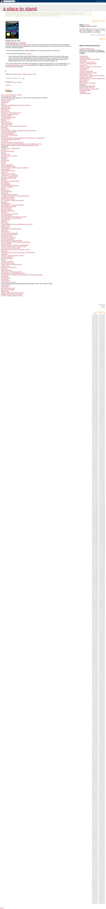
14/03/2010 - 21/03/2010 (98, 642)
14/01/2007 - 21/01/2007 (98, 449)
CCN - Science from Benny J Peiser (11, 95)
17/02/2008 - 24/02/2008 (98, 507)
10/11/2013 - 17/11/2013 (98, 866)
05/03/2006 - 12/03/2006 (98, 395)
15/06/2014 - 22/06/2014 (98, 901)
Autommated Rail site (86, 74)
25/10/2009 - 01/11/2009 (98, 616)
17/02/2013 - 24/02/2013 (98, 829)
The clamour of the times (8, 96)
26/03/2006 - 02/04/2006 (98, 399)
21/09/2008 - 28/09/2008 (98, 542)
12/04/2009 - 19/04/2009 (98, 579)
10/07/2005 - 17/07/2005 (98, 357)
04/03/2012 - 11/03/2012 (98, 763)
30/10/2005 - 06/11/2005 (98, 371)
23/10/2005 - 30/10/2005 (98, 370)
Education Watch (6, 118)
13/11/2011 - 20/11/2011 (98, 741)
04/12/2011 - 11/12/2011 (98, 745)
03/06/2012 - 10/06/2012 (98, 780)
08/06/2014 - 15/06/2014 (98, 900)
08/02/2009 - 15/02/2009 (98, 567)
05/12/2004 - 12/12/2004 (98, 320)
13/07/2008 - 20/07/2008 (98, 529)
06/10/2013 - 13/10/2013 (98, 859)
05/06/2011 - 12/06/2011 (98, 712)
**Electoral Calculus (7, 123)
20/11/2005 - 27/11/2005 (98, 375)
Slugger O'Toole (5, 225)
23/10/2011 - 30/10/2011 (98, 737)
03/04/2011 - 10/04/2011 (98, 700)
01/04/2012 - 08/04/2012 (98, 768)
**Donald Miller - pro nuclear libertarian (12, 205)
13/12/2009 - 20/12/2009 (98, 625)
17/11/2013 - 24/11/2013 (98, 867)
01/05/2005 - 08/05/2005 (98, 347)
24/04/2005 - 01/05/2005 (98, 346)
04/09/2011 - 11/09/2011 (98, 728)
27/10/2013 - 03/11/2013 (98, 863)
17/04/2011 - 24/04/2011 (98, 703)
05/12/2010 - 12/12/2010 (98, 679)
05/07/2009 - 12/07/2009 (98, 595)
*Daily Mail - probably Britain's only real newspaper (16, 105)
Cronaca (3, 103)
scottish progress (27, 74)
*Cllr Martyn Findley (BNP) (8, 132)
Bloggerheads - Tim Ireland (87, 83)
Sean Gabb (4, 254)
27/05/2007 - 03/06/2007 (98, 473)
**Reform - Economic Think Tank (10, 248)
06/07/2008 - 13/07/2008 (98, 527)
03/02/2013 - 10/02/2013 (98, 826)
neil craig (86, 24)
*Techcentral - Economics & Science (11, 271)
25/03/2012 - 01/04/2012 (98, 766)
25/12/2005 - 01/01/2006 (98, 382)
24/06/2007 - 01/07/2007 (98, 478)
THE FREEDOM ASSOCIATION (10, 139)
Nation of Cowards (6, 209)
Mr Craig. (95, 29)
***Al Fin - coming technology (88, 63)
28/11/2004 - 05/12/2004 (98, 318)
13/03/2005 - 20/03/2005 (98, 338)
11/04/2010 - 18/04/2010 (98, 647)
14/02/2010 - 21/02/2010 (98, 637)
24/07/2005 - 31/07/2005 (98, 359)
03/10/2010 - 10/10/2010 (98, 667)
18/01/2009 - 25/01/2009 (98, 563)
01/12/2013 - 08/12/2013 (98, 870)
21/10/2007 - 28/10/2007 (98, 485)
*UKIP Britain (5, 286)
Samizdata (4, 251)
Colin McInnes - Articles (15, 43)
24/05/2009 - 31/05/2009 (98, 587)
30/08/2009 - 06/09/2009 (98, 605)
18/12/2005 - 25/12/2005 (98, 380)
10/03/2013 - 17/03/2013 (98, 833)
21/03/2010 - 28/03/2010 (98, 644)
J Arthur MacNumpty (7, 164)
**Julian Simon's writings (8, 173)
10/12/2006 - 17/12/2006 (98, 444)
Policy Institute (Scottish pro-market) (11, 240)
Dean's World (5, 109)
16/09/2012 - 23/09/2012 (98, 800)
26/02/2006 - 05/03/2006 (98, 394)
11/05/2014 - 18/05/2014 (98, 895)
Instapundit (4, 157)
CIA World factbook (85, 93)
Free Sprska (4, 141)
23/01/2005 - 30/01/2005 (98, 329)
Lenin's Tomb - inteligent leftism (10, 181)
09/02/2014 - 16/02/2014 (98, 881)
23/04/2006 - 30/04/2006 (98, 404)
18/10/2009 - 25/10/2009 (98, 614)
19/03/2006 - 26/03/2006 (98, 398)
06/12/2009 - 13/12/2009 (98, 624)
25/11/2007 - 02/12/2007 (98, 492)
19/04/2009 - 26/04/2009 (98, 580)
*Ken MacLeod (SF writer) (8, 178)
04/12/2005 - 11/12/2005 (98, 378)
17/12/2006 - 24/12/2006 (98, 445)
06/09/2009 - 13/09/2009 (98, 607)
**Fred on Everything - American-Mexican (13, 138)
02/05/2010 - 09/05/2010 (98, 651)
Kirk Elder (4, 179)
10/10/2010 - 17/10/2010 (98, 669)
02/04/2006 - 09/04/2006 (98, 400)
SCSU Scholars (30, 252)
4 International (84, 56)
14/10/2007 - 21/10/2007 (98, 484)
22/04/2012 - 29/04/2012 (98, 772)
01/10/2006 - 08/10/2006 (98, 431)
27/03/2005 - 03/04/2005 (98, 341)
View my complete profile (97, 35)
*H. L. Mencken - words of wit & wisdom (12, 200)
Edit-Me (103, 305)
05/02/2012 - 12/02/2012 (98, 757)
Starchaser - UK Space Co (8, 267)
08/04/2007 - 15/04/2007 (98, 465)
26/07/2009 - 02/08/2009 (98, 599)
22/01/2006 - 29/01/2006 (98, 387)
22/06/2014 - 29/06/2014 (98, 903)
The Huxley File (5, 154)
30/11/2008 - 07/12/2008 (98, 554)
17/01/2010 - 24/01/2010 (98, 632)
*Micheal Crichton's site (8, 99)
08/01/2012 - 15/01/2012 (98, 752)
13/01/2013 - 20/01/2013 (98, 822)
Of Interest (4, 221)
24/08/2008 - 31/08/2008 (98, 536)
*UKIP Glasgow (5, 285)
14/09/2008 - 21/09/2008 (98, 540)
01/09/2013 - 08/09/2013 (98, 852)
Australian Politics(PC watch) (88, 72)
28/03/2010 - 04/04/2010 (98, 645)
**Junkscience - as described (9, 175)
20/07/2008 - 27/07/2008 (98, 530)
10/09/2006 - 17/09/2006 (98, 427)
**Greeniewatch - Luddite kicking (10, 148)
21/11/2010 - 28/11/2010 (98, 677)
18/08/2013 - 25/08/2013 (98, 850)
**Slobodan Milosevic (7, 257)
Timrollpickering (5, 277)
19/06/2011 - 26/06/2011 (98, 715)
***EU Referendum (6, 124)
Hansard (3, 153)
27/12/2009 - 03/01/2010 (98, 628)
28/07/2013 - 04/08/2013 (98, 846)
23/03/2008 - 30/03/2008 (98, 514)
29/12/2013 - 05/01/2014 (98, 875)
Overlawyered (5, 227)
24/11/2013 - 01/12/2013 (98, 868)
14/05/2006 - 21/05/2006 (98, 408)
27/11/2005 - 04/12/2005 (98, 376)
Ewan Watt (4, 127)
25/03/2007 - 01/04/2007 (98, 462)
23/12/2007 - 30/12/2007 (98, 497)
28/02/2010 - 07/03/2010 (98, 640)
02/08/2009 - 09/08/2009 (98, 600)
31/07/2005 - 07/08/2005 (98, 361)
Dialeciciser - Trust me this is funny (11, 112)
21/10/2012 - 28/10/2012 (98, 806)
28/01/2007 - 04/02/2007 (98, 452)
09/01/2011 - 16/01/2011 (98, 686)
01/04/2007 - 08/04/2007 (98, 464)
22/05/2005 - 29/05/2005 (98, 351)
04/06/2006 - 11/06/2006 (98, 412)
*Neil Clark (4, 212)
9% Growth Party (84, 57)
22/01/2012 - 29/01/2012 (98, 755)
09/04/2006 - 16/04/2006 (98, 402)
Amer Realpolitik (84, 68)
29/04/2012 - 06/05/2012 (98, 773)
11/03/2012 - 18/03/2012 (98, 764)
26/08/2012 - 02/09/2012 (98, 796)
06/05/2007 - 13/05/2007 (98, 469)
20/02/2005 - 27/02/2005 (98, 334)
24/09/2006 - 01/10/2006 (98, 429)
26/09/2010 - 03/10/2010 (98, 666)
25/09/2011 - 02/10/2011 (98, 732)
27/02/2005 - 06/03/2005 (98, 336)
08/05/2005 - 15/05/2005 (98, 349)
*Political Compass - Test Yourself (11, 242)
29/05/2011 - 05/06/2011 (98, 711)
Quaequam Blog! (6, 243)
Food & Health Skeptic (7, 133)
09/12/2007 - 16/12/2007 (98, 494)
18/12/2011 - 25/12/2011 (98, 748)
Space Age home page (7, 263)
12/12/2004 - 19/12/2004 (98, 321)
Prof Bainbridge (25, 242)
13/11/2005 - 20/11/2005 (98, 374)
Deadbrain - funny (6, 108)
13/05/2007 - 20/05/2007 (98, 470)
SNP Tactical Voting (7, 258)
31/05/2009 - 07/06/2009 (98, 588)
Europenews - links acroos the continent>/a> (14, 126)
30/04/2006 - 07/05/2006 (98, 406)
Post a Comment (17, 82)
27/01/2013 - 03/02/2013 (98, 825)
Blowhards (83, 84)
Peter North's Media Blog (8, 237)
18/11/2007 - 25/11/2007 (98, 490)
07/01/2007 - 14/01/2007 (98, 448)
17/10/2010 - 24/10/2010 (98, 670)
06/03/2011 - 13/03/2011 (98, 695)
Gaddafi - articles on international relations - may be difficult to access (21, 144)
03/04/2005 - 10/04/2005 (98, 342)
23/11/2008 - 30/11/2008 (98, 552)
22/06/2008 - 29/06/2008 (98, 525)
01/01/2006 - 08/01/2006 (98, 383)
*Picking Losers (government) (9, 233)
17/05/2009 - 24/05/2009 (98, 585)
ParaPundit (4, 230)
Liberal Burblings (6, 184)
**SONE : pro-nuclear (7, 261)
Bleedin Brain (84, 81)
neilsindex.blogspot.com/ (87, 48)
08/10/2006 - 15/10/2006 (98, 432)
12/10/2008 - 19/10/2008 (98, 546)
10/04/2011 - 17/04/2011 (98, 702)
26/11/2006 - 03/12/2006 (98, 441)
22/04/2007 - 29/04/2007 (98, 466)
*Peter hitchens (5, 231)
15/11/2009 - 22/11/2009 (98, 620)
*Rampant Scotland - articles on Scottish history (15, 245)
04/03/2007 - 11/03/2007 (98, 458)
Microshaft (4, 202)
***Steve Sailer (5, 266)
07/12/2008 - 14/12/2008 (98, 555)
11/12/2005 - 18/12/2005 (98, 379)
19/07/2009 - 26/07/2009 (98, 597)
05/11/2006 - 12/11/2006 (98, 437)
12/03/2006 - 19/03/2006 (98, 396)
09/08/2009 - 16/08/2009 (98, 601)
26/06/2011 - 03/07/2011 (98, 716)
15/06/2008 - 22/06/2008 (98, 523)
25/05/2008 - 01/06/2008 (98, 519)
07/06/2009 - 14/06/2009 (98, 589)
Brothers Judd (91, 86)
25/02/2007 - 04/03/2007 (98, 457)
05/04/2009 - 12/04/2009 (98, 577)
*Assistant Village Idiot (86, 71)
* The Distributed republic (8, 117)
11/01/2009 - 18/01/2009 (98, 562)
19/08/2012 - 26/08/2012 (98, 794)
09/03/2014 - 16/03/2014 (98, 887)
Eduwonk (3, 120)
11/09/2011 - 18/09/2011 (98, 729)
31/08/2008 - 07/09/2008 (98, 538)
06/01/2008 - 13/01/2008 (98, 499)
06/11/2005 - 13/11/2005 (98, 373)
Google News (101, 304)
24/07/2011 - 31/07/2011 (98, 722)
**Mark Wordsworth (6, 191)
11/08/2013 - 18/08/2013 (98, 848)
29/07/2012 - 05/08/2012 (98, 790)
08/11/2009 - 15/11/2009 (98, 618)
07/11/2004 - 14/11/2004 (98, 314)
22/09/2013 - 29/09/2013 (98, 856)
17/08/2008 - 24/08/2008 (98, 535)
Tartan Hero (4, 269)
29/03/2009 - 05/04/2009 (98, 576)
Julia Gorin (4, 172)
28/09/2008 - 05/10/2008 (98, 543)
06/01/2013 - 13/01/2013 (98, 821)
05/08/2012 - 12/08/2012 (98, 792)
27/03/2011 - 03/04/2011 (98, 699)
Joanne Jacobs (5, 169)
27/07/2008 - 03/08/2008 (98, 531)
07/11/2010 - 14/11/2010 (98, 674)
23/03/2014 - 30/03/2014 (98, 889)
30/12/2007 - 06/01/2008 (98, 498)
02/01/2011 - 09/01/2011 (98, 685)
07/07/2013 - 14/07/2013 (98, 842)
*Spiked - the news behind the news (11, 264)
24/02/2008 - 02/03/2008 (98, 509)
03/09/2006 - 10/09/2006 (98, 425)
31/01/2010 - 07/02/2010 (98, 634)
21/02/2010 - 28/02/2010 (98, 638)
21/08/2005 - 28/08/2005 (98, 365)
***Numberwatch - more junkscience (11, 218)
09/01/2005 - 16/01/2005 (98, 326)
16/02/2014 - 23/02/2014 (98, 883)
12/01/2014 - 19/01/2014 (98, 876)
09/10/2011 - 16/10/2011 (98, 735)
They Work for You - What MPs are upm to (13, 273)
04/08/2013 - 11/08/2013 (98, 847)
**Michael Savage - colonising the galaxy (13, 252)
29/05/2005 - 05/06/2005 (98, 353)
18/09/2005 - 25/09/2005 (98, 369)
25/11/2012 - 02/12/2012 (98, 813)
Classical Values (6, 100)
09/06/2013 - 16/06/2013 (98, 837)
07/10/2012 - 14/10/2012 (98, 803)
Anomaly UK (83, 65)
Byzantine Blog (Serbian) (87, 87)
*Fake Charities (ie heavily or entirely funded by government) (18, 130)
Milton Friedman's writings (8, 206)
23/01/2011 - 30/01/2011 (98, 688)
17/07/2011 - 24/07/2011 (98, 720)
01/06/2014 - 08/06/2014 (98, 899)
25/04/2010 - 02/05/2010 (98, 650)
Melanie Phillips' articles (8, 199)
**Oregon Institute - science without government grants (17, 224)
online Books (5, 222)
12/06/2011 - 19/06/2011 (98, 714)
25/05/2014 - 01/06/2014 (98, 897)
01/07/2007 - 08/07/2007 (98, 480)
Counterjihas (4, 102)
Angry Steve (83, 69)
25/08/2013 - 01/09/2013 (98, 851)
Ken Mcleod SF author (7, 197)
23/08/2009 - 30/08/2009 (98, 604)
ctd (56, 61)
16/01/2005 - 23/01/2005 (98, 328)
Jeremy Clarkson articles (8, 166)
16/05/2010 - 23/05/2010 (98, 654)
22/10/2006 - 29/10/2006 (98, 435)
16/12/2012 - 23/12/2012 (98, 817)
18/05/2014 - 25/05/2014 (98, 896)
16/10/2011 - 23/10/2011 (98, 736)
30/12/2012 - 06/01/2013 (98, 819)
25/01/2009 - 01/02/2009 (98, 564)
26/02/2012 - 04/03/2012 (98, 761)
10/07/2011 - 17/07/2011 (98, 719)
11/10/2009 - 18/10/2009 (98, 613)
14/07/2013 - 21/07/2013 (98, 843)
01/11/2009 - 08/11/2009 (98, 617)
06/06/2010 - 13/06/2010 (98, 658)
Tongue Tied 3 (5, 279)
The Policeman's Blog (7, 239)
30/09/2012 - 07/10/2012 (98, 802)
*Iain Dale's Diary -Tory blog (9, 155)
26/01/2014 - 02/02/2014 (98, 879)
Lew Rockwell (5, 182)
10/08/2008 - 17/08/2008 (98, 534)
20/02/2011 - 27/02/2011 (98, 692)
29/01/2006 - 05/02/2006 (98, 388)
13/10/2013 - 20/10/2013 (98, 860)
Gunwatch (4, 150)
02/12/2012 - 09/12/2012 (98, 814)
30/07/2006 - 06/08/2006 (98, 420)
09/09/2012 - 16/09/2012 (98, 798)
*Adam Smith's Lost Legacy (88, 62)
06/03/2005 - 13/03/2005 (98, 337)
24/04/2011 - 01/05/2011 (98, 704)
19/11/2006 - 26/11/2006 (98, 440)
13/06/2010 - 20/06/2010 (98, 659)
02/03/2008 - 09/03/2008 (98, 510)
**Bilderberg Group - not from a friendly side (92, 78)
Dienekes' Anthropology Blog (9, 114)
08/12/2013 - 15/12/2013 (98, 871)
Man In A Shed (5, 190)
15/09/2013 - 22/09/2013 (98, 855)
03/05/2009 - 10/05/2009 (98, 583)
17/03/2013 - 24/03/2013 (98, 834)
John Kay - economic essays (9, 176)
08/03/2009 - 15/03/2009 (98, 572)
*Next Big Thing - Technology (9, 213)
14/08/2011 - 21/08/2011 (98, 725)
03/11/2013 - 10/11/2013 (98, 864)
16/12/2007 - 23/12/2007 (98, 495)
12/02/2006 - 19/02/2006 (98, 391)
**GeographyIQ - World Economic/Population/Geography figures (19, 145)
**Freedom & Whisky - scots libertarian (12, 142)
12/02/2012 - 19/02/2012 (98, 759)
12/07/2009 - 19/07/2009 (98, 596)
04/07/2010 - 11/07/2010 (98, 663)
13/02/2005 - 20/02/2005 (98, 333)
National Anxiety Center (8, 211)
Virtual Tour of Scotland (7, 289)
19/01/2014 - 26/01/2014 (98, 878)
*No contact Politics (6, 215)
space (34, 74)
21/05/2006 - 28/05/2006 (98, 410)
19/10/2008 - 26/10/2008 (98, 547)
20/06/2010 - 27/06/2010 (98, 661)
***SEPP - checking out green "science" (12, 255)
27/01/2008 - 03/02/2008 (98, 503)
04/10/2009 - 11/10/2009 (98, 612)
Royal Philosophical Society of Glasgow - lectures (15, 249)
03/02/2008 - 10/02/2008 (98, 505)
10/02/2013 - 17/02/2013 (98, 827)
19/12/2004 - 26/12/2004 (98, 322)
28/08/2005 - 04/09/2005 (98, 366)
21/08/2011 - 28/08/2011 (98, 727)
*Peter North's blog (6, 236)
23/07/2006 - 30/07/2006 (98, 419)
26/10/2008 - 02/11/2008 (98, 548)
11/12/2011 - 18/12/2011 (98, 747)
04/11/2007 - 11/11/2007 (98, 488)
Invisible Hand (5, 160)
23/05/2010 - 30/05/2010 (98, 655)
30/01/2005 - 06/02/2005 (98, 330)
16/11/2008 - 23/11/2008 (98, 551)
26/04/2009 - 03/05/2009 (98, 581)
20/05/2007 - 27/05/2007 (98, 472)
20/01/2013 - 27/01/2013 (98, 823)
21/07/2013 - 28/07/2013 (98, 844)
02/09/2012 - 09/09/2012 (98, 797)
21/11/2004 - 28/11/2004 (98, 317)
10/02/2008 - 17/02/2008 (98, 506)
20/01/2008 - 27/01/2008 (98, 502)
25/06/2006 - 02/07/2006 (98, 416)
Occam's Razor (5, 219)
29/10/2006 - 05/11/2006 (98, 436)
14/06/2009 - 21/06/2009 (98, 591)
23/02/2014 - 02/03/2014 (98, 884)
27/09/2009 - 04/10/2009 (98, 610)
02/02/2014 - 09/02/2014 (98, 880)
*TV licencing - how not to (8, 282)
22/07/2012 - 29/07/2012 (98, 789)
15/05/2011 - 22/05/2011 (98, 708)
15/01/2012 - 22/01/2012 (98, 753)
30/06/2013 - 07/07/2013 (98, 840)
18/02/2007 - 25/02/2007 (98, 456)
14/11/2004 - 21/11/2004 (98, 316)
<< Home (8, 85)
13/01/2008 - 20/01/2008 (98, 501)
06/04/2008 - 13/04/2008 (98, 517)
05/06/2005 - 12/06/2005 (98, 354)
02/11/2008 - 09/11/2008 (98, 550)
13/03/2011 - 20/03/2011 (98, 696)
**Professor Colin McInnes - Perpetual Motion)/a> (15, 196)
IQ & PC (3, 163)
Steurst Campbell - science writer (89, 89)
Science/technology (15, 74)
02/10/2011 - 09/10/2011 (98, 733)
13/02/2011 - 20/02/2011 (98, 691)
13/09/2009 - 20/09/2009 (98, 608)
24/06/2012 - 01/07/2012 (98, 784)
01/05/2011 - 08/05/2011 (98, 706)
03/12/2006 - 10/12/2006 (98, 443)
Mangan (3, 188)
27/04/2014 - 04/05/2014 (98, 892)
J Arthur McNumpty (6, 208)
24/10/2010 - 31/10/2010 (98, 671)
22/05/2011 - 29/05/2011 (98, 710)
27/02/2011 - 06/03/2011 (98, 694)
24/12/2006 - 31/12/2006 (98, 447)
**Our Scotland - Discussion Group (11, 228)
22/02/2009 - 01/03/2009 (98, 570)
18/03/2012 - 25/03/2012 (98, 765)
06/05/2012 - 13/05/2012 (98, 774)
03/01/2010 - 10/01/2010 (98, 629)
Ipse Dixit (3, 161)
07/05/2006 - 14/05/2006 (98, 407)
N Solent (3, 260)
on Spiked (29, 53)
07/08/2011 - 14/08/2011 (98, 724)
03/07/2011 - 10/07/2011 (98, 718)
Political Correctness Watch (9, 234)
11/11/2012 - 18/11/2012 (98, 810)
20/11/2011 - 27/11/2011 (98, 743)
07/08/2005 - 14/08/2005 (98, 362)
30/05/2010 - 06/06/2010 (98, 657)
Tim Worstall (4, 276)
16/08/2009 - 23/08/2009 (98, 603)
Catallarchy (83, 92)
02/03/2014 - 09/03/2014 (98, 885)
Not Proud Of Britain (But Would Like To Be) (13, 216)
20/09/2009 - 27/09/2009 (98, 609)
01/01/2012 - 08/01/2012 (98, 751)
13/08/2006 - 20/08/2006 (98, 423)
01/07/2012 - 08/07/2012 (98, 785)
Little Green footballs (7, 187)
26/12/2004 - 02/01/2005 (98, 324)
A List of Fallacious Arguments (10, 185)
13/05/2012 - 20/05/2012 (98, 776)
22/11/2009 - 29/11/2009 (98, 621)
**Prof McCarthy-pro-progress (9, 194)
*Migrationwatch (5, 203)
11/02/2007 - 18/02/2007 (98, 454)
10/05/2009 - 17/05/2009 (98, 584)
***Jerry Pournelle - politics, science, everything (14, 167)
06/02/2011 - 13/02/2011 (98, 690)
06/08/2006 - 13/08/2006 (98, 421)
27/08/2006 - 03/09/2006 (98, 424)
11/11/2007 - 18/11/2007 (98, 489)
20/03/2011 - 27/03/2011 (98, 698)
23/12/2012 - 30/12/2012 (98, 818)
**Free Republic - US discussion (34, 138)
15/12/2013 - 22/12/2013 (98, 872)
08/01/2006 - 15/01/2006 (98, 384)
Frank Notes (4, 136)
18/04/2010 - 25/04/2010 (98, 649)
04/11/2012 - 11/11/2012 (98, 809)
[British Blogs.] (3, 908)
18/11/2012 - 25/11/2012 (98, 811)
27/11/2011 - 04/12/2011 (98, 744)
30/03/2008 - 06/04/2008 (98, 515)
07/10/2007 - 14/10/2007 (98, 482)
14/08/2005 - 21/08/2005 (98, 363)
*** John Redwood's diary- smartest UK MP (13, 246)
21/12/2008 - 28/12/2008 (98, 558)
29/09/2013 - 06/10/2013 (98, 858)
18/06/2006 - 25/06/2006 (98, 415)
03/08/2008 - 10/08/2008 (98, 532)
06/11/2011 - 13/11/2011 (98, 740)
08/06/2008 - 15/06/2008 (98, 522)
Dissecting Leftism (6, 115)
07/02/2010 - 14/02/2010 (98, 636)
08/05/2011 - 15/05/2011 (98, 707)
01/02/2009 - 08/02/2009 (98, 566)
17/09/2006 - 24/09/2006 (98, 428)
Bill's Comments (84, 80)
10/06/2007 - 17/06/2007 (98, 476)
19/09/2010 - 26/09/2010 (98, 665)
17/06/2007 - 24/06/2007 (98, 477)
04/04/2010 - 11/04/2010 (98, 646)
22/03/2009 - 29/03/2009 (98, 575)
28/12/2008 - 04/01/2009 (98, 559)
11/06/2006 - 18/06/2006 (98, 414)
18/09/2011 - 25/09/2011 (98, 731)
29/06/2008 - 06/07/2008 (98, 526)
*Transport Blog (5, 280)
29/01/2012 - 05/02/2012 (98, 756)
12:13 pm (19, 78)
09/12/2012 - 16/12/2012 (98, 815)
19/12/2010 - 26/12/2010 (98, 682)
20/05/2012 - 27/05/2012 (98, 777)
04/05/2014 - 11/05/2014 (98, 893)
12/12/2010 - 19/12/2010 (98, 681)
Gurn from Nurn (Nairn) (7, 151)
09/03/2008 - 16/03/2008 (98, 511)
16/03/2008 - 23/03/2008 (98, 513)
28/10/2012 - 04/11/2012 (98, 807)
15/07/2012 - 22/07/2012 (98, 788)
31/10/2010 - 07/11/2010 (98, 673)
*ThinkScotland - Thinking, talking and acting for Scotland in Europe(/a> (22, 274)
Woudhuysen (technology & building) (12, 294)
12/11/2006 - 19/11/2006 (98, 439)
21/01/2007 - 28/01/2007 (98, 451)
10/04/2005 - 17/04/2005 (98, 343)
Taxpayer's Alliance (6, 270)
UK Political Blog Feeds (8, 288)
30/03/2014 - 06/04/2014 (98, 891)
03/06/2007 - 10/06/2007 (98, 474)
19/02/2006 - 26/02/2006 (98, 392)
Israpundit (4, 158)
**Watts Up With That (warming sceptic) (12, 292)
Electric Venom (5, 121)
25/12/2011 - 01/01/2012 (98, 749)
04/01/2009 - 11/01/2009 (98, 560)
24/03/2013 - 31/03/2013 (98, 835)
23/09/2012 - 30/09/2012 (98, 801)
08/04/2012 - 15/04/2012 (98, 769)
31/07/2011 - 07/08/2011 (98, 723)
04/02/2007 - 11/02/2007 (98, 453)
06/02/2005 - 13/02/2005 (98, 332)
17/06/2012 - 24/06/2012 (98, 782)
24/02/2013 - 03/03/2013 (98, 830)
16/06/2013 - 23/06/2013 (98, 838)
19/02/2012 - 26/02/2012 (98, 760)
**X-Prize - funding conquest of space (12, 295)
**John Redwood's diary (8, 170)
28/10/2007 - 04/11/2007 (98, 486)
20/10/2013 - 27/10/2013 (98, 862)
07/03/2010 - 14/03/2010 (98, 641)
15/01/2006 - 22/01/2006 (98, 386)
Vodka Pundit (5, 291)
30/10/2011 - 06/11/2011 (98, 739)
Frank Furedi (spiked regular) (9, 135)
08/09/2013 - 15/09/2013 (98, 854)
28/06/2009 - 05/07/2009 (98, 593)
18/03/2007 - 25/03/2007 (98, 461)
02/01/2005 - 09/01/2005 (98, 325)
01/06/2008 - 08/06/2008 (98, 521)
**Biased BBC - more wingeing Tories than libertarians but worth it (92, 76)
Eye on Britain (5, 129)
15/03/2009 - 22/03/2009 (98, 573)
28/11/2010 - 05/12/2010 (98, 678)
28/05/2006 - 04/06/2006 (98, 411)
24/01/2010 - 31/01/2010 (98, 633)
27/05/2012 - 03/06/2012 (98, 778)
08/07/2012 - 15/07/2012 (98, 786)
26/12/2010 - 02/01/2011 (98, 683)
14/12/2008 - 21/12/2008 (98, 556)
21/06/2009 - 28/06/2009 (98, 592)
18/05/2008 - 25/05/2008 (98, 518)
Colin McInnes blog (25, 44)
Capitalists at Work (85, 90)
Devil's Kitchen (5, 111)
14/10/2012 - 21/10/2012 (98, 805)
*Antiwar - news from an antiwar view (90, 66)
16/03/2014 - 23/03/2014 (98, 888)
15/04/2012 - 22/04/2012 (98, 770)
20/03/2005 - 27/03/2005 (98, 339)
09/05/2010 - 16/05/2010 (98, 653)
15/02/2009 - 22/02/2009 (98, 568)
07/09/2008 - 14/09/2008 (98, 539)
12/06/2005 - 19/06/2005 (98, 355)
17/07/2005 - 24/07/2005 (98, 358)
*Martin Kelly (4, 193)
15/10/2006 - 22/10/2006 (98, 433)
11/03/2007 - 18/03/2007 (98, 460)
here (58, 50)
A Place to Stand (20, 8)
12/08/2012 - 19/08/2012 (98, 793)
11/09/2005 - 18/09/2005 (98, 367)
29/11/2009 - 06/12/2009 (98, 622)
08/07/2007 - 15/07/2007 (98, 481)
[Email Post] (23, 78)
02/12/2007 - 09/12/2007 (98, 493)
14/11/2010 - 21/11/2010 (98, 675)
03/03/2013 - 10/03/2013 (98, 831)
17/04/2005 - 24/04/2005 (98, 345)
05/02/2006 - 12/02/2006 (98, 390)
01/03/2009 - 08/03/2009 (98, 571)
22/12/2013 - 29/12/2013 (98, 874)
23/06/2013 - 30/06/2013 (98, 839)
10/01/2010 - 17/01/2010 (98, 630)
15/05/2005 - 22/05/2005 (98, 350)
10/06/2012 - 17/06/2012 (98, 781)
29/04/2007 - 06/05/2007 (98, 468)
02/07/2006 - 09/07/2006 (98, 417)
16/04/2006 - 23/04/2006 (98, 403)
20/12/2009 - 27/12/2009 (98, 626)
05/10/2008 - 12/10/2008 (98, 544)
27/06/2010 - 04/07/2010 (98, 662)
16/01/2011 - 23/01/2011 (98, 687)
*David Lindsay (5, 106)
